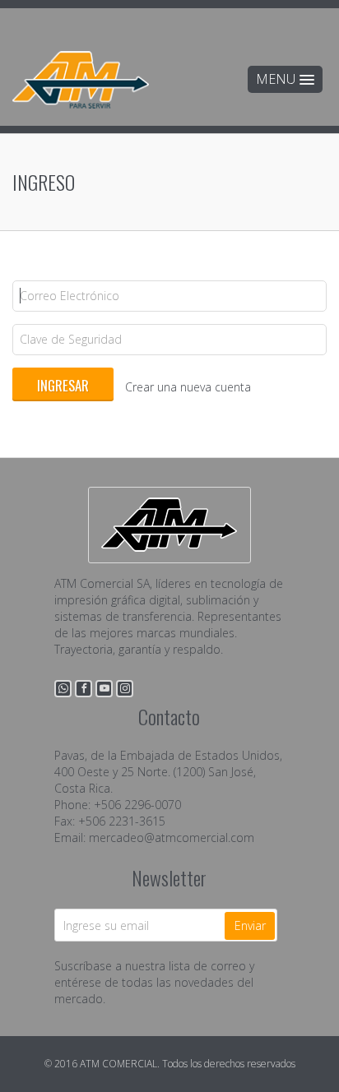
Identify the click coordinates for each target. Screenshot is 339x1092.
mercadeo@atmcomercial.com (171, 837)
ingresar (63, 385)
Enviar (250, 925)
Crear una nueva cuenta (188, 387)
